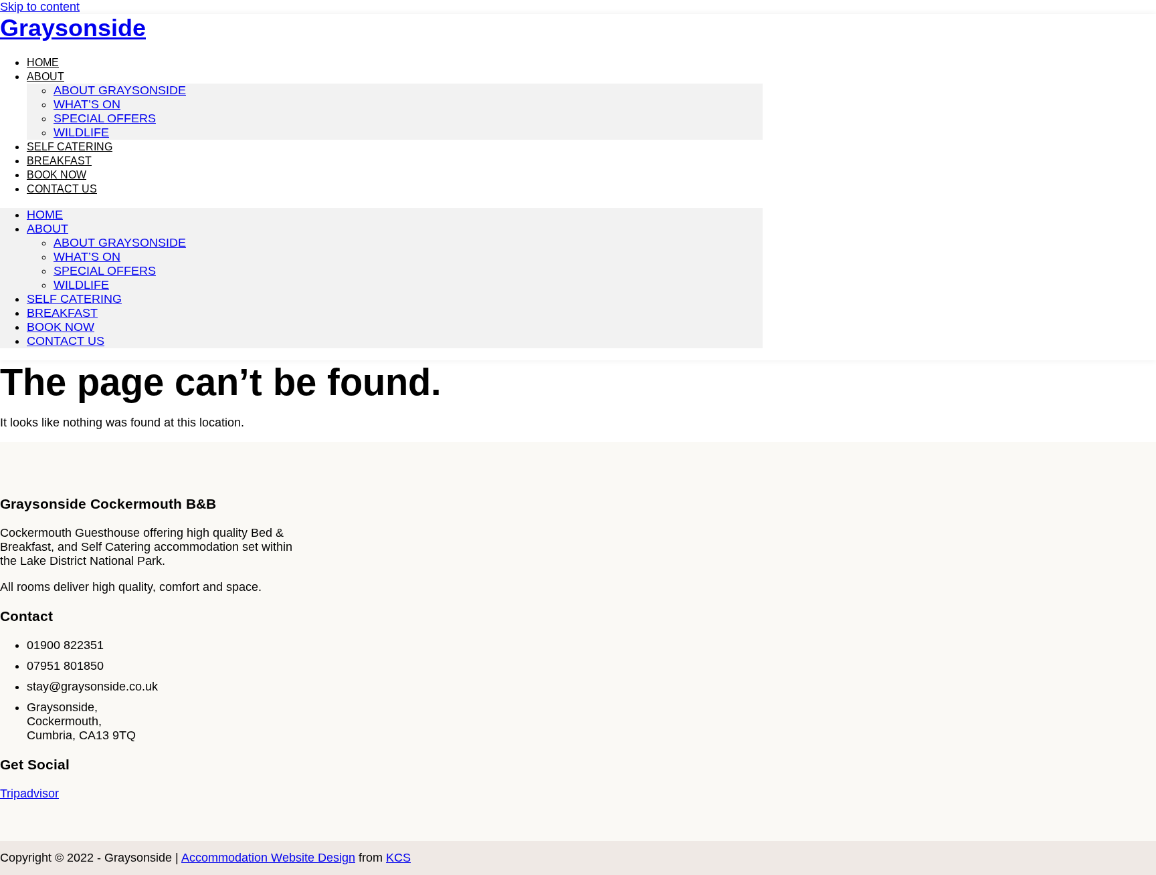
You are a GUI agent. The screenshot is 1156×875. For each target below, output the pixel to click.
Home (45, 214)
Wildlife (81, 284)
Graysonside (73, 27)
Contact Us (62, 189)
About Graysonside (120, 90)
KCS (398, 857)
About (45, 76)
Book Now (60, 327)
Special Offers (105, 118)
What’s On (87, 104)
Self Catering (74, 298)
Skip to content (40, 6)
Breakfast (62, 313)
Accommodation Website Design (268, 857)
